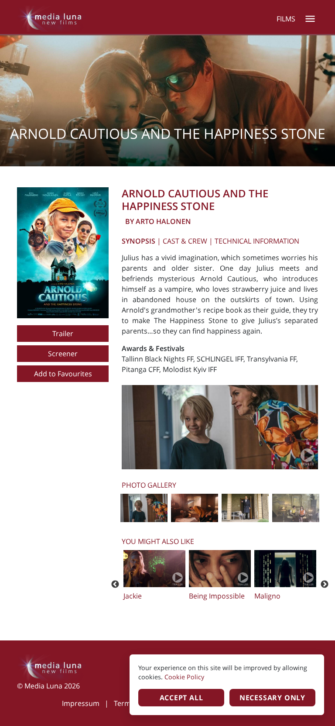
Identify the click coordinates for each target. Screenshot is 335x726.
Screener (63, 353)
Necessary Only (272, 697)
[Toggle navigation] (310, 19)
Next (324, 584)
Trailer (62, 333)
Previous (115, 584)
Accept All (181, 697)
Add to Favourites (63, 373)
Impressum (80, 703)
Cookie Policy (184, 677)
